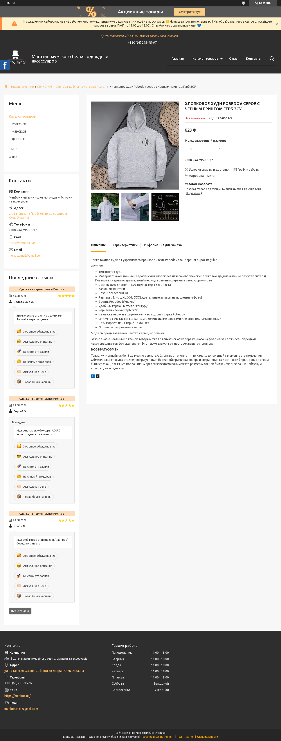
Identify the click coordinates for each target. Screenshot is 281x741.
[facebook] (93, 377)
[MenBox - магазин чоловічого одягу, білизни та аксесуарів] (15, 59)
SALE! (13, 149)
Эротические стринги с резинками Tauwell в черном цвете (39, 317)
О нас (233, 58)
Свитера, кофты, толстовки (76, 86)
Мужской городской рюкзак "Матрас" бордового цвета (42, 541)
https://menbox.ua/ (22, 243)
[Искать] (271, 58)
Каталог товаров (205, 58)
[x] (97, 377)
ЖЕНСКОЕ (19, 131)
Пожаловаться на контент (158, 736)
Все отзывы (20, 610)
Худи (102, 86)
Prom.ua (160, 732)
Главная (178, 58)
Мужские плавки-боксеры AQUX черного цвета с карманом (38, 432)
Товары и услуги (22, 86)
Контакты (253, 58)
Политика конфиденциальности (197, 736)
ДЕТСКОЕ (19, 139)
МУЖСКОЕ (44, 86)
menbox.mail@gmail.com (25, 255)
